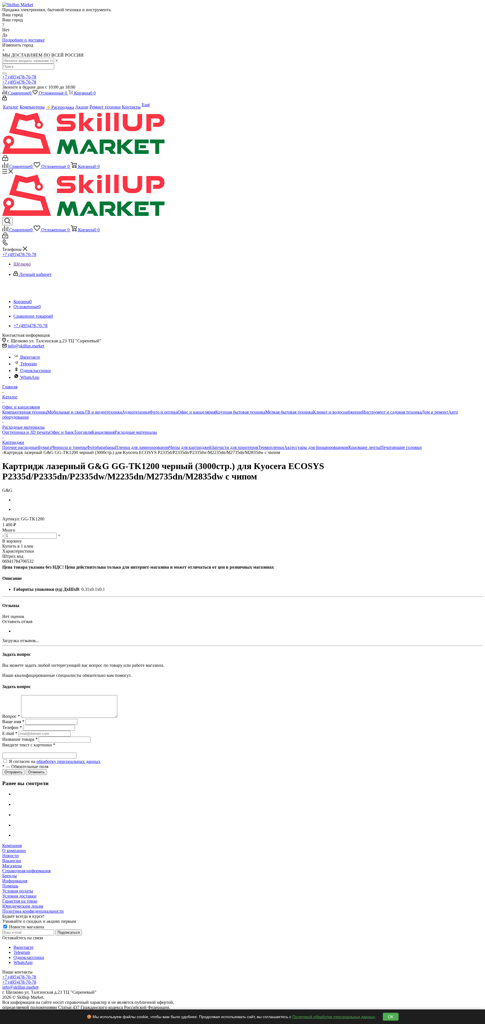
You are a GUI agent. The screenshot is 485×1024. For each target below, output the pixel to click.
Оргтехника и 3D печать (25, 432)
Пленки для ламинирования (142, 447)
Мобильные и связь (65, 412)
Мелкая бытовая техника (289, 412)
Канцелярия (103, 432)
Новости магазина (26, 926)
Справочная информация (26, 870)
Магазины (12, 865)
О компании (14, 850)
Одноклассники (35, 370)
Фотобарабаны (101, 447)
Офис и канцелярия (196, 412)
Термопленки (271, 447)
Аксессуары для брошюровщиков (316, 447)
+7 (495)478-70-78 (19, 77)
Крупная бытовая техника (240, 412)
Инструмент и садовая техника (392, 412)
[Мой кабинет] (4, 98)
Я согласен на (54, 761)
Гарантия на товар (19, 901)
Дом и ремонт (435, 412)
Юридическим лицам (22, 906)
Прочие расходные (20, 447)
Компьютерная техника (24, 412)
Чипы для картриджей (190, 447)
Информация (14, 880)
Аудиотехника (135, 412)
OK (391, 1016)
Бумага (45, 447)
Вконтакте (30, 357)
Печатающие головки (401, 447)
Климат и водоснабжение (337, 412)
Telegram (28, 363)
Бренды (9, 875)
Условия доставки (19, 896)
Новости (10, 855)
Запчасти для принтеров (235, 447)
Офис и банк (61, 432)
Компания (12, 845)
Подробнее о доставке (23, 40)
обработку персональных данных (68, 761)
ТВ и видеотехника (103, 412)
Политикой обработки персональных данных (333, 1016)
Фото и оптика (163, 412)
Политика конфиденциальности (33, 911)
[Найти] (4, 73)
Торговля (82, 432)
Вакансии (11, 860)
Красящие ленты (364, 447)
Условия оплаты (17, 891)
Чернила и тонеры (69, 447)
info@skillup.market (26, 345)
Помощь (10, 886)
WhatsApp (29, 377)
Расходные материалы (136, 432)
